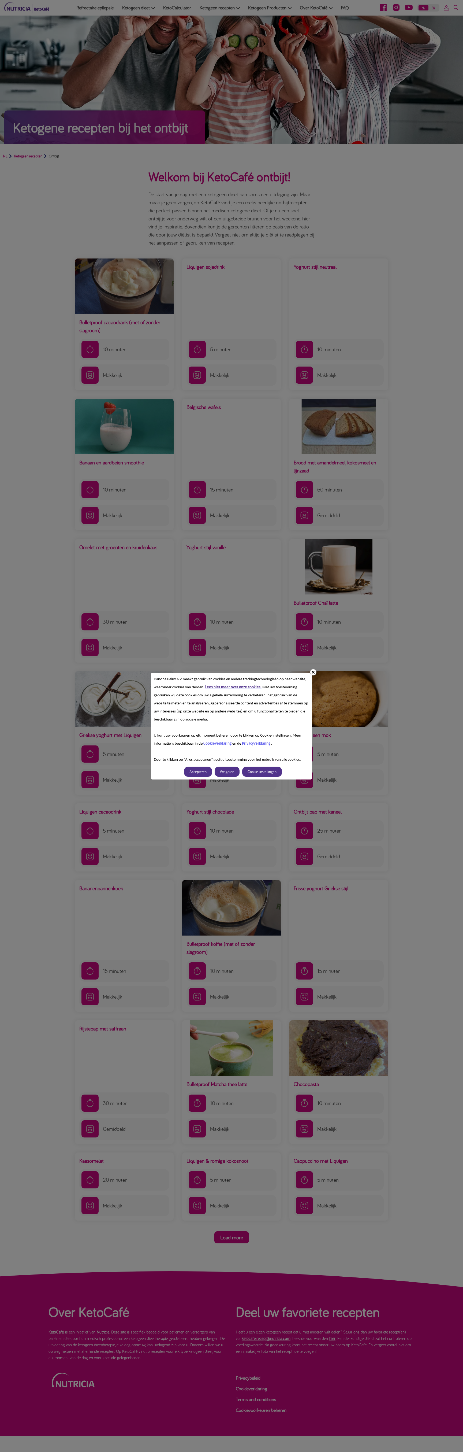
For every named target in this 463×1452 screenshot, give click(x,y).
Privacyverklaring (256, 744)
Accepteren (198, 771)
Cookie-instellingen (262, 771)
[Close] (313, 672)
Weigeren (227, 771)
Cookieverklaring (217, 744)
